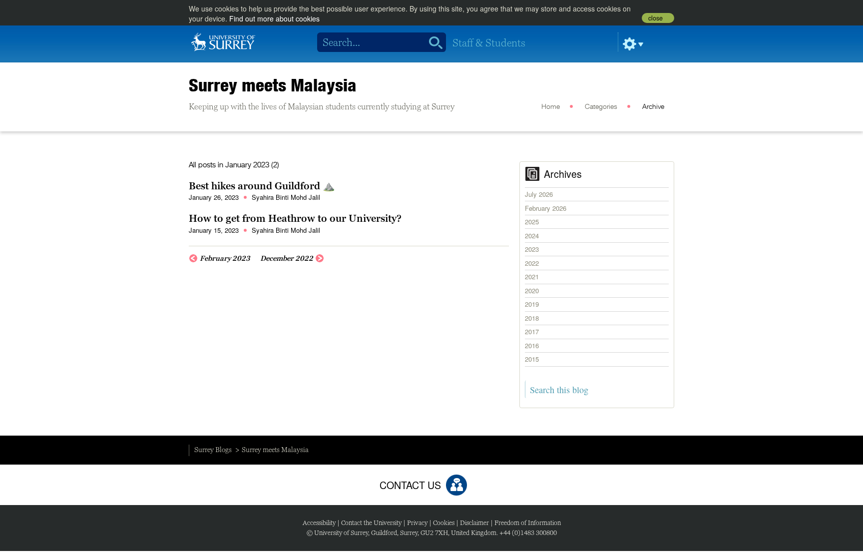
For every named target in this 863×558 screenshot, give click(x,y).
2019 (532, 304)
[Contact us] (456, 485)
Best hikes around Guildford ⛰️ (262, 185)
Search (432, 42)
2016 (532, 345)
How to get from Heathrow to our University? (295, 218)
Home (550, 106)
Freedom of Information (527, 523)
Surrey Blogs (213, 450)
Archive (653, 106)
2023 (532, 249)
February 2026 (545, 208)
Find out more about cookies (274, 18)
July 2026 (539, 194)
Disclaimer (474, 523)
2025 (532, 221)
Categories (601, 106)
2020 (532, 290)
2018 (532, 318)
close (655, 17)
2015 (532, 359)
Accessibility (319, 523)
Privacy (417, 523)
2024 (532, 235)
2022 (532, 263)
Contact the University (371, 523)
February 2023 (225, 258)
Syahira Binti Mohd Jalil (286, 197)
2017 (532, 331)
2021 (532, 276)
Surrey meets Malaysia (273, 84)
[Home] (223, 41)
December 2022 (286, 258)
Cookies (443, 523)
